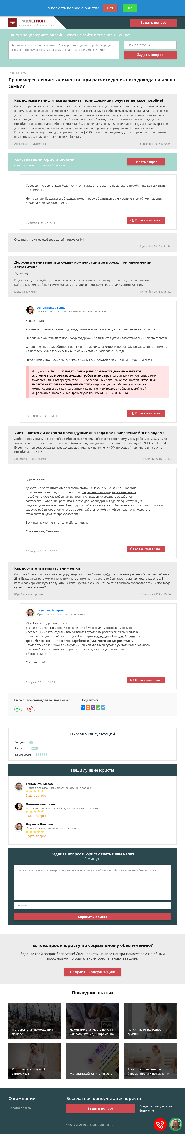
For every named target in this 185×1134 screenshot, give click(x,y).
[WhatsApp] (98, 707)
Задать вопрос (153, 22)
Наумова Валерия (50, 610)
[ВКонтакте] (83, 707)
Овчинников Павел (51, 308)
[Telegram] (103, 707)
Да (130, 8)
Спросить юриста (147, 220)
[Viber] (93, 707)
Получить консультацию (92, 971)
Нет (110, 8)
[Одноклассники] (88, 707)
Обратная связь (19, 1108)
